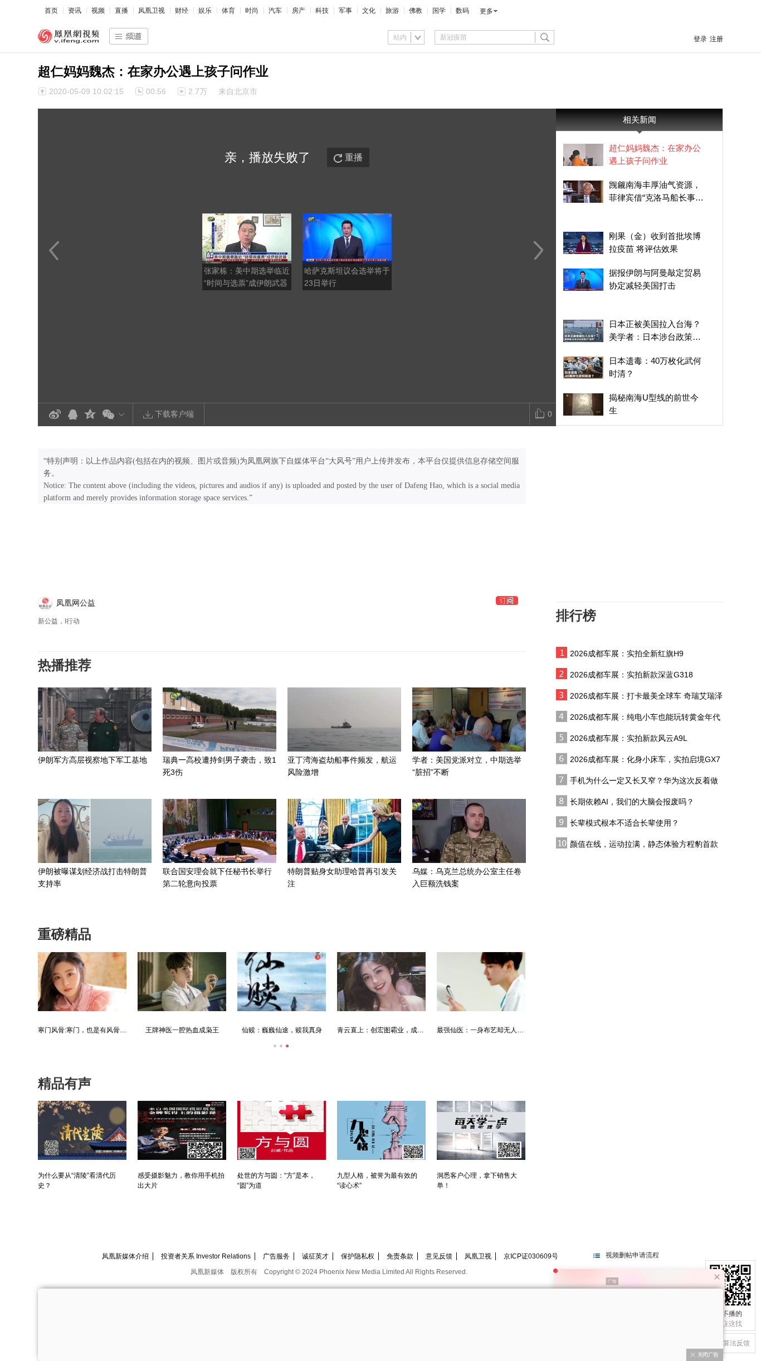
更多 (486, 11)
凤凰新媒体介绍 (125, 1256)
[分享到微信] (116, 414)
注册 (716, 39)
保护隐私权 (357, 1256)
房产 (298, 10)
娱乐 (205, 10)
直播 (121, 10)
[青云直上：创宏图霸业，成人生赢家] (381, 981)
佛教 (415, 10)
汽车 (275, 10)
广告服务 (276, 1256)
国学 (439, 10)
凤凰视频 (68, 36)
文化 (368, 10)
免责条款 (400, 1256)
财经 (181, 10)
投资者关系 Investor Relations (206, 1256)
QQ (72, 414)
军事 (345, 10)
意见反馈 (439, 1256)
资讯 (74, 10)
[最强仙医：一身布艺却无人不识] (481, 981)
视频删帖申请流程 (632, 1255)
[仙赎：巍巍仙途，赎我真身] (281, 981)
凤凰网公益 (75, 602)
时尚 (251, 10)
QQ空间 (90, 414)
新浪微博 (54, 414)
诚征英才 (315, 1256)
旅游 (392, 10)
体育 (228, 10)
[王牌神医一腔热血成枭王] (182, 981)
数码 (462, 10)
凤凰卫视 (151, 10)
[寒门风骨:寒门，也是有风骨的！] (82, 981)
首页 (51, 10)
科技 (322, 10)
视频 (98, 10)
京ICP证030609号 (531, 1256)
